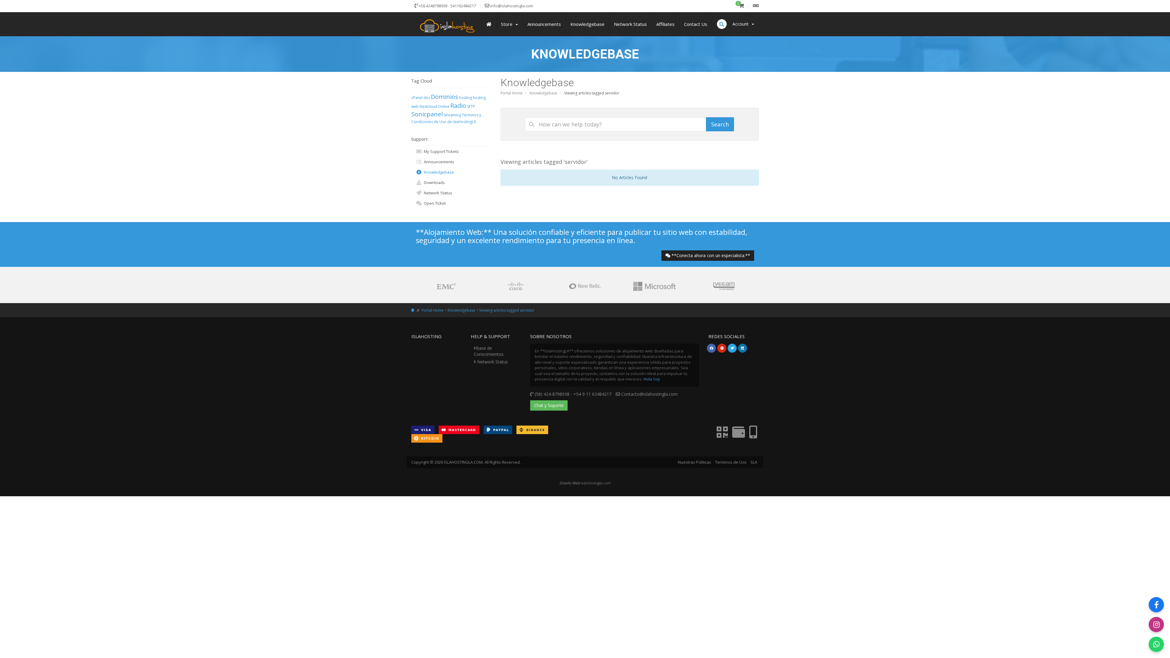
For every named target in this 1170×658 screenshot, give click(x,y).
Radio (458, 105)
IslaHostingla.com (596, 482)
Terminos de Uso (730, 462)
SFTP (471, 106)
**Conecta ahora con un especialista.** (711, 255)
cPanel (417, 97)
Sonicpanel (427, 114)
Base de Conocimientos (489, 351)
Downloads (433, 182)
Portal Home (512, 93)
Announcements (438, 161)
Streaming (452, 115)
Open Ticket (434, 203)
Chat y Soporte (549, 405)
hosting (465, 97)
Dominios (444, 97)
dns (427, 97)
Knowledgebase (543, 93)
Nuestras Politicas (694, 462)
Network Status (437, 193)
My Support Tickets (440, 151)
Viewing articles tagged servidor (506, 310)
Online (443, 106)
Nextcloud (428, 106)
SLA (753, 462)
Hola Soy (652, 379)
